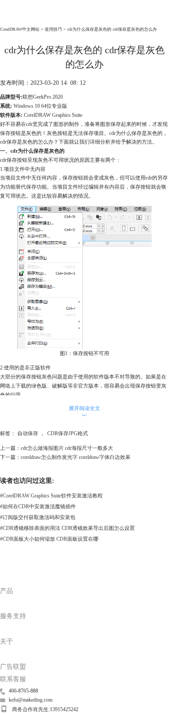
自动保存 (27, 433)
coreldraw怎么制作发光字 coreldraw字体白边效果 (75, 457)
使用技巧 (53, 29)
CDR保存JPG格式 (67, 433)
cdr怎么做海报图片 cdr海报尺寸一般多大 (67, 448)
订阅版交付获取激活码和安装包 (37, 517)
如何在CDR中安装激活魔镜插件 (38, 506)
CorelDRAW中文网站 (19, 29)
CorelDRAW (18, 18)
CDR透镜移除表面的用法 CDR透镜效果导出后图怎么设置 (67, 528)
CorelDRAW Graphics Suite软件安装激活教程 (51, 496)
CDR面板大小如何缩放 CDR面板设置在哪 (49, 539)
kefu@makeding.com (30, 700)
